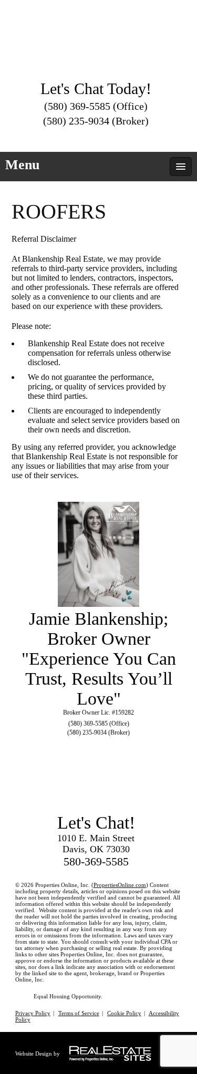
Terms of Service (78, 1013)
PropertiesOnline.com (120, 885)
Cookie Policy (124, 1013)
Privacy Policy (32, 1013)
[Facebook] (96, 137)
